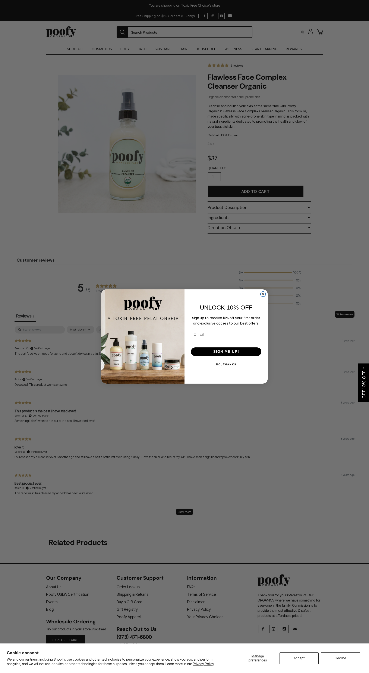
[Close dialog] (263, 294)
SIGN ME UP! (226, 351)
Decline (340, 658)
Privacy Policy (203, 664)
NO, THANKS (226, 364)
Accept (299, 658)
